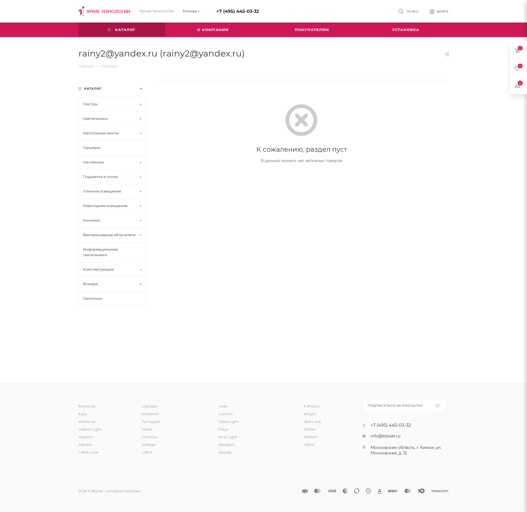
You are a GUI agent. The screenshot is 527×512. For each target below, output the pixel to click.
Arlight (310, 414)
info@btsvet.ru (385, 436)
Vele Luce (312, 421)
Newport (226, 444)
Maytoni (86, 437)
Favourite (87, 406)
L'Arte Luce (88, 452)
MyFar (309, 444)
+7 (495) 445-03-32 (237, 11)
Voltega (148, 444)
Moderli (310, 437)
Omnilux (150, 437)
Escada (224, 452)
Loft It (147, 452)
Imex (223, 406)
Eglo (83, 414)
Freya (223, 429)
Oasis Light (228, 421)
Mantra (85, 444)
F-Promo (311, 406)
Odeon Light (90, 429)
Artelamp (87, 421)
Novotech (150, 414)
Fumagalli (151, 421)
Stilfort (309, 429)
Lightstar (150, 406)
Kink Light (227, 437)
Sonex (147, 429)
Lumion (225, 414)
